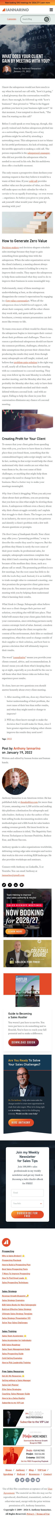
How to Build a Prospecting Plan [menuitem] (16, 1264)
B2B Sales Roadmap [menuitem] (11, 1344)
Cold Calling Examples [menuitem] (12, 1358)
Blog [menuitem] (31, 1470)
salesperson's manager (39, 153)
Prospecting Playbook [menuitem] (11, 1260)
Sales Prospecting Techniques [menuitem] (15, 1282)
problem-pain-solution (25, 362)
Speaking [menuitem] (8, 1474)
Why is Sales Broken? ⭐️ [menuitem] (13, 1255)
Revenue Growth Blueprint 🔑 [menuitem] (15, 1295)
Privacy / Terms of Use (38, 1514)
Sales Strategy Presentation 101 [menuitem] (16, 1318)
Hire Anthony (21, 1122)
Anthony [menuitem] (20, 1470)
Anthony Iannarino (31, 69)
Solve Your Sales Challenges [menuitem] (15, 1322)
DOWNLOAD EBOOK (24, 1042)
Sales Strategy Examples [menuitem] (13, 1300)
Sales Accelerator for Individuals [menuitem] (16, 1340)
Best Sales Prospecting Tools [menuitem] (15, 1269)
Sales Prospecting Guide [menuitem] (12, 1353)
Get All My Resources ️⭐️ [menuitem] (13, 1376)
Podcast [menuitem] (21, 1474)
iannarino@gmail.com (13, 875)
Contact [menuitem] (48, 1474)
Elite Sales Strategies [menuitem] (11, 1389)
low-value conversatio (17, 301)
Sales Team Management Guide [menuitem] (16, 1349)
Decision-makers (10, 248)
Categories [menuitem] (11, 19)
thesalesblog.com (29, 802)
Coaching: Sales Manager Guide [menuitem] (16, 1393)
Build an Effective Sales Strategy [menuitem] (16, 1309)
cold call (33, 181)
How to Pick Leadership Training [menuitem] (16, 1362)
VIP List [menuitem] (42, 1470)
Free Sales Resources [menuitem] (13, 1371)
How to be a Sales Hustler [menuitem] (13, 1398)
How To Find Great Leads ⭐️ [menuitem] (14, 1278)
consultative (19, 657)
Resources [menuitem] (34, 1474)
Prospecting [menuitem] (8, 1251)
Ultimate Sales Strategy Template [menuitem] (17, 1313)
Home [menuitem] (8, 1470)
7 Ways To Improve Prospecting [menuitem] (16, 1273)
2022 (9, 739)
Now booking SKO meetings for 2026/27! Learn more (27, 2)
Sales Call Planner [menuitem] (10, 1384)
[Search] (46, 19)
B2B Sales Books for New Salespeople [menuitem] (19, 1304)
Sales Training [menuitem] (9, 1331)
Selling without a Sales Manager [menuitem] (16, 1380)
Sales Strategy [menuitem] (9, 1291)
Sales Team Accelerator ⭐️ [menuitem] (14, 1335)
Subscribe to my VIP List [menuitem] (13, 1402)
